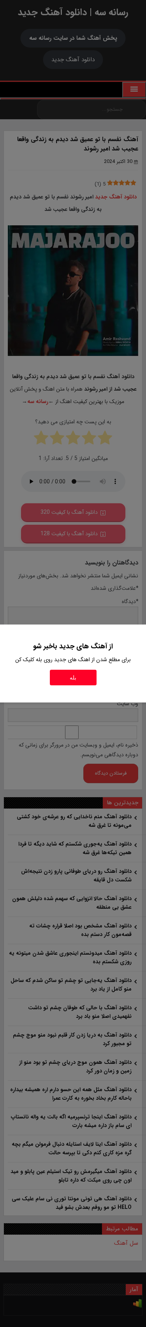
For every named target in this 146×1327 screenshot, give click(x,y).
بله (73, 677)
